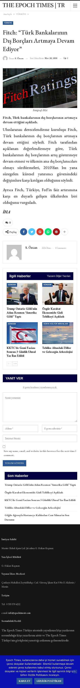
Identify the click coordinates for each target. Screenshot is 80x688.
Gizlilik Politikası (48, 681)
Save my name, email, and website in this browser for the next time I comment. (40, 453)
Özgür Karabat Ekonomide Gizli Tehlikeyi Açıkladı (34, 492)
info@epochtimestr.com (19, 613)
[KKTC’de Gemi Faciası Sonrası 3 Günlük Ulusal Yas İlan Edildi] (22, 333)
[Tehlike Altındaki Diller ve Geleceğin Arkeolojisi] (57, 333)
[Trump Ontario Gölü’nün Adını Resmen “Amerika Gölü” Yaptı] (22, 294)
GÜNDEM (12, 285)
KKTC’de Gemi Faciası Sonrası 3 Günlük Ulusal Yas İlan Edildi (40, 500)
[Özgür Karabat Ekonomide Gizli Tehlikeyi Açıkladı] (57, 294)
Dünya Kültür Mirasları (56, 324)
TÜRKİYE (8, 23)
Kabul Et (24, 681)
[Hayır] (75, 671)
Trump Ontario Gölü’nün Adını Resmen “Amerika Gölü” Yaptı (40, 484)
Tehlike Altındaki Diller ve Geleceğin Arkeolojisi (32, 507)
